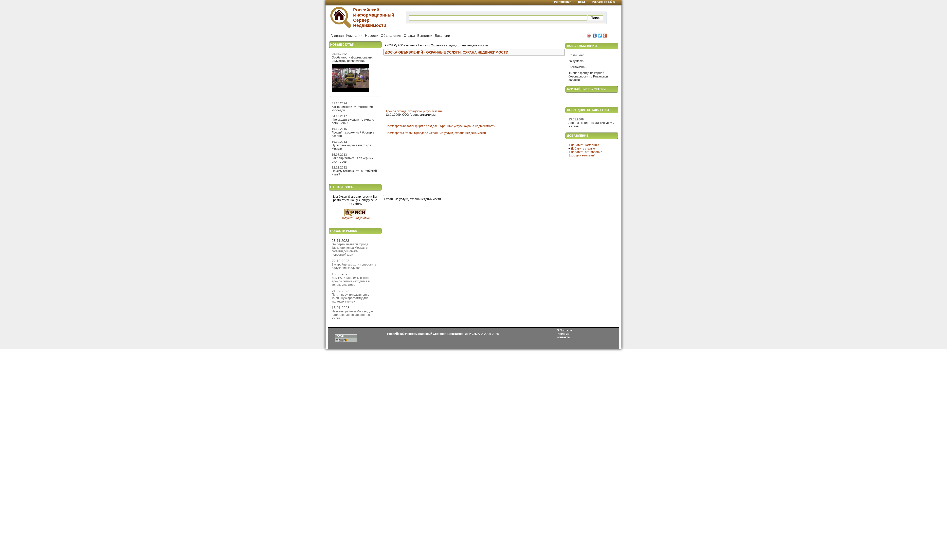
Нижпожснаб (577, 67)
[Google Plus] (605, 35)
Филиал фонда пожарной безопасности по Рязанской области (588, 76)
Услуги (424, 45)
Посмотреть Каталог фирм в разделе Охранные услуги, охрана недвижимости (440, 126)
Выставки (424, 36)
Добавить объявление (586, 152)
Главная (337, 36)
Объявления (391, 36)
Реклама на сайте (603, 1)
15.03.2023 (340, 274)
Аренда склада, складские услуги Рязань (413, 111)
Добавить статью (583, 148)
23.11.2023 (340, 241)
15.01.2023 (340, 308)
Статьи (409, 36)
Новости (371, 36)
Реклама (563, 334)
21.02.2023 (340, 291)
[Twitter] (599, 35)
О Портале (564, 330)
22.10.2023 (340, 261)
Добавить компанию (585, 145)
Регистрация (562, 1)
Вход (581, 1)
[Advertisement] (471, 83)
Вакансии (442, 36)
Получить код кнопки (355, 218)
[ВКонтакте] (594, 35)
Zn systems (575, 61)
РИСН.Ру (390, 45)
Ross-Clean (576, 55)
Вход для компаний (582, 155)
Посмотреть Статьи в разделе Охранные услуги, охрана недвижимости (435, 133)
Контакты (563, 337)
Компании (354, 36)
